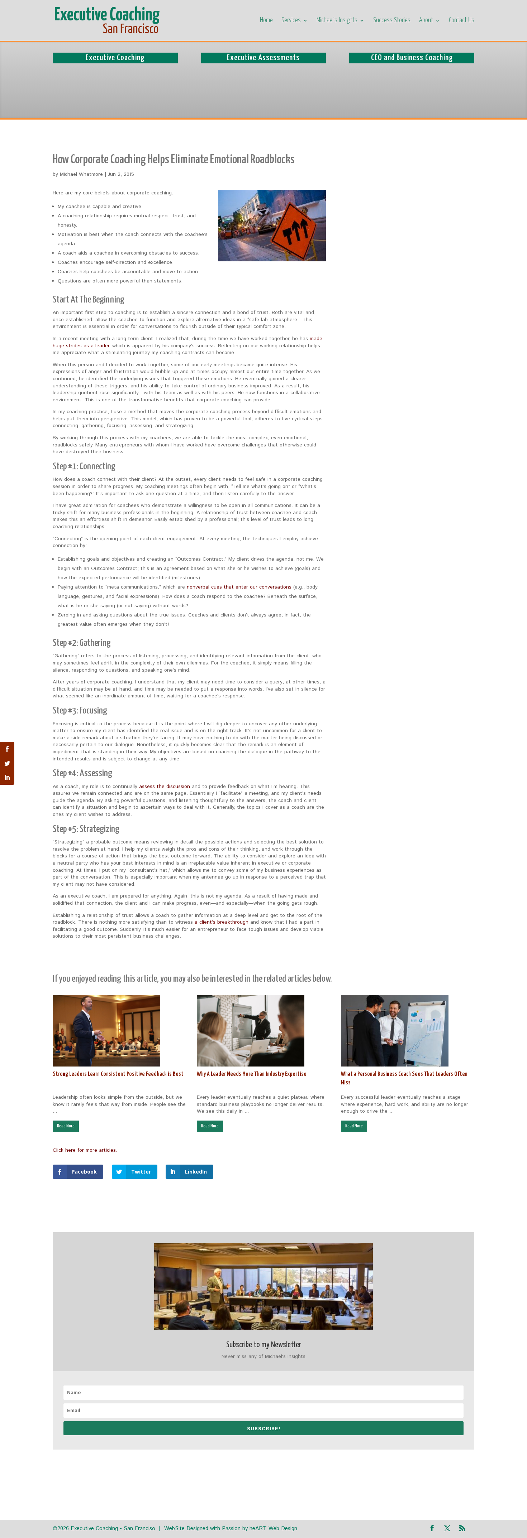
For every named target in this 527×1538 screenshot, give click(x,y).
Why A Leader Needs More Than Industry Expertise (252, 1074)
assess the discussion (165, 786)
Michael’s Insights (337, 21)
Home (266, 21)
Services (291, 21)
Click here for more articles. (85, 1150)
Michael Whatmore (81, 174)
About (426, 21)
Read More (66, 1126)
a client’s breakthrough (221, 922)
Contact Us (461, 21)
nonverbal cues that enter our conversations (239, 587)
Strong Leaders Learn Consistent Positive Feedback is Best (118, 1074)
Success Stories (391, 21)
